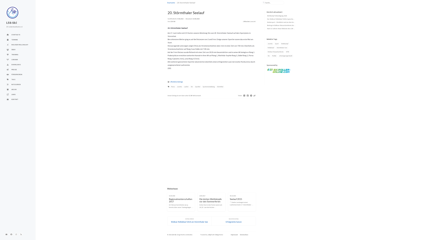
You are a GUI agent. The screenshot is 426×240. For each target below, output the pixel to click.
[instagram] (16, 234)
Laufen (186, 87)
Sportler (197, 87)
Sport (277, 44)
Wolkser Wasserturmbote (276, 52)
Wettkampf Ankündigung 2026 (277, 16)
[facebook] (11, 234)
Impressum (234, 235)
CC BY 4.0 (192, 96)
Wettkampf (284, 44)
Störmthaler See (282, 48)
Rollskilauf (271, 48)
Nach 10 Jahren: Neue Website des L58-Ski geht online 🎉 (286, 29)
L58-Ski (11, 23)
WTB (287, 52)
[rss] (21, 234)
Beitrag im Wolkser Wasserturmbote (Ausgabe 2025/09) (285, 25)
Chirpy (217, 235)
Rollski (274, 56)
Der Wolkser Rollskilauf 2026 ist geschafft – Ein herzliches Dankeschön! (290, 19)
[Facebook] (248, 95)
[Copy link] (254, 95)
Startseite (171, 3)
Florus (173, 87)
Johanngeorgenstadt (285, 56)
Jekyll (210, 235)
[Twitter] (244, 95)
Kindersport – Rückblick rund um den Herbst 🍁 (283, 22)
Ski (192, 87)
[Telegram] (251, 95)
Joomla (179, 87)
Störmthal (220, 87)
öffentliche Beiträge (176, 82)
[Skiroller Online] (279, 70)
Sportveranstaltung (209, 87)
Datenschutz (244, 235)
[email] (6, 234)
